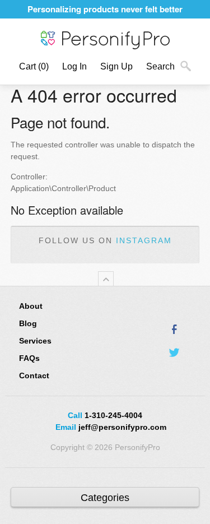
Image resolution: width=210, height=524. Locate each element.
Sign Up (116, 66)
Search (160, 66)
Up (106, 278)
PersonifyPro (105, 40)
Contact (34, 375)
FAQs (29, 358)
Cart (34, 66)
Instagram (144, 240)
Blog (28, 323)
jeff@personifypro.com (122, 427)
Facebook (174, 329)
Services (35, 340)
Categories (105, 497)
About (31, 306)
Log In (74, 66)
